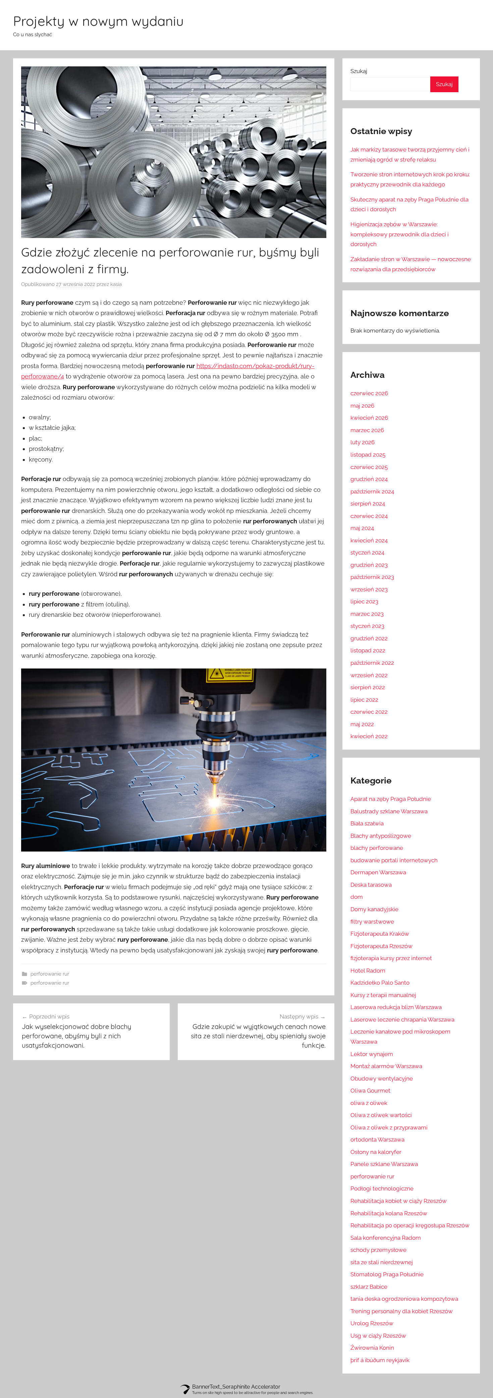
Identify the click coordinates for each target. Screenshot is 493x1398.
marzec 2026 (367, 430)
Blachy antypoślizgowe (380, 835)
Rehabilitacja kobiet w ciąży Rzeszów (398, 1201)
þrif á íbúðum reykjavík (379, 1360)
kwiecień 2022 (369, 736)
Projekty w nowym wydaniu (98, 20)
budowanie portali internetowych (394, 860)
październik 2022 (372, 662)
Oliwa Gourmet (370, 1090)
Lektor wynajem (371, 1054)
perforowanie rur (50, 974)
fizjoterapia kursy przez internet (391, 958)
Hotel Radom (367, 970)
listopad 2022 (367, 650)
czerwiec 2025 (369, 467)
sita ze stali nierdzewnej (381, 1262)
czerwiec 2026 (369, 393)
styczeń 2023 (367, 626)
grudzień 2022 (369, 638)
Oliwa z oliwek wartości (381, 1115)
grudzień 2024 (369, 479)
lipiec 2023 (364, 601)
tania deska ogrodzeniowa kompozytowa (404, 1298)
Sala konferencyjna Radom (385, 1237)
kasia (116, 284)
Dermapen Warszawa (378, 872)
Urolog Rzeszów (371, 1323)
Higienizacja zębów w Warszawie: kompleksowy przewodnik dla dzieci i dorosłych (399, 234)
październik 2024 (372, 491)
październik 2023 (372, 577)
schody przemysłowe (378, 1249)
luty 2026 (362, 442)
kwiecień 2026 (369, 417)
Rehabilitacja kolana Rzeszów (388, 1213)
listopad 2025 (367, 454)
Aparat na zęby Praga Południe (390, 799)
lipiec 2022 (364, 699)
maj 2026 (362, 405)
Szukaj (358, 71)
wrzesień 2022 (369, 675)
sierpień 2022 (367, 687)
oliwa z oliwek (368, 1103)
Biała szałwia (367, 823)
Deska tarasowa (371, 884)
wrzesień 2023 (369, 589)
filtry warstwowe (372, 921)
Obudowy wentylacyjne (381, 1078)
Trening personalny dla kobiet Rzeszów (401, 1311)
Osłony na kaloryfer (375, 1152)
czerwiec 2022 (369, 711)
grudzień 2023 (369, 565)
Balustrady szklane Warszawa (389, 811)
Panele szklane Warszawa (384, 1164)
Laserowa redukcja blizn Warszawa (396, 1007)
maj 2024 (362, 528)
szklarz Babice (368, 1286)
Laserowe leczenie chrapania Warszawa (402, 1019)
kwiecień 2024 (369, 540)
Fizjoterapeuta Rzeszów (381, 946)
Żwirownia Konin (372, 1347)
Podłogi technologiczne (382, 1188)
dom (356, 896)
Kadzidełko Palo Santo (379, 982)
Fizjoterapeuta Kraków (379, 933)
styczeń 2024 (367, 552)
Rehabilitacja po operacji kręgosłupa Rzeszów (410, 1225)
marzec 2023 (367, 613)
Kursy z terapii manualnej (383, 995)
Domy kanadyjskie (374, 909)
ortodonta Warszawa (377, 1139)
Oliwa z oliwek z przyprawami (389, 1127)
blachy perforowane (376, 847)
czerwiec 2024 (369, 516)
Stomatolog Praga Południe (387, 1274)
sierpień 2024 (367, 503)
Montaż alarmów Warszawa (386, 1066)
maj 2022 (362, 724)
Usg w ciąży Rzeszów (378, 1335)
